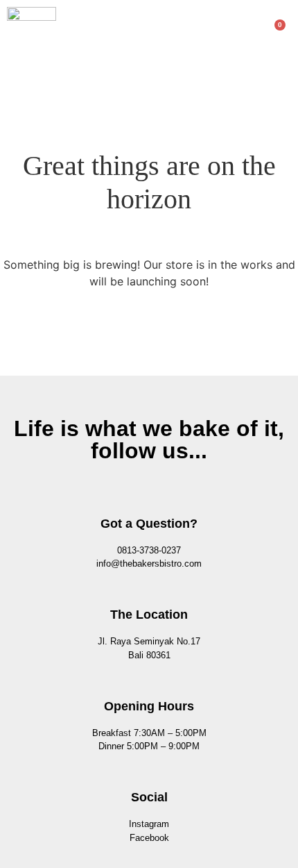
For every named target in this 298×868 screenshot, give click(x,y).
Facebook (149, 838)
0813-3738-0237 (149, 550)
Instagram (149, 824)
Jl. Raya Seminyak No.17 (149, 641)
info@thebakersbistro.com (149, 563)
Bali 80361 (149, 655)
